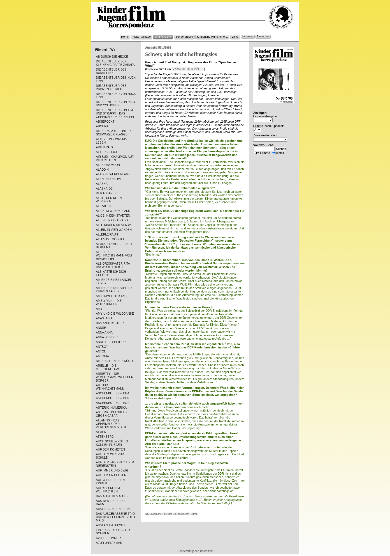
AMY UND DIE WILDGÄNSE (115, 313)
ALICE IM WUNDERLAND (113, 211)
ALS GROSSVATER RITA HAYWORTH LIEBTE (113, 265)
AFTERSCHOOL (107, 152)
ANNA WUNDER (107, 337)
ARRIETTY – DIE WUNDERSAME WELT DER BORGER (114, 377)
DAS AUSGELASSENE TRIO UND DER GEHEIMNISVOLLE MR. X (116, 517)
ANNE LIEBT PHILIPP (111, 342)
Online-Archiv (163, 36)
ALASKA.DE (104, 188)
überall (279, 153)
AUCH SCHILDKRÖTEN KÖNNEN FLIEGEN (112, 443)
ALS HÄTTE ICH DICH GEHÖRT (111, 273)
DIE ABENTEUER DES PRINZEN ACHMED (111, 87)
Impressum (247, 36)
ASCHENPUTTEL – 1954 (112, 393)
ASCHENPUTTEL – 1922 (112, 403)
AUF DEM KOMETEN (110, 449)
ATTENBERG (105, 436)
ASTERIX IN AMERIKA (111, 407)
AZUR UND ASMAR (109, 543)
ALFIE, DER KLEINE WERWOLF (110, 199)
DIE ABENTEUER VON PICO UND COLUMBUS (115, 103)
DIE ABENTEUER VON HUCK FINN (116, 95)
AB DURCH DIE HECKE (112, 56)
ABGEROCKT (105, 121)
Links (235, 36)
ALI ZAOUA (103, 206)
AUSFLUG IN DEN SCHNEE (115, 509)
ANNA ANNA (104, 332)
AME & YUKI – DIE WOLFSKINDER (109, 302)
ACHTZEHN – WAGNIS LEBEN (111, 140)
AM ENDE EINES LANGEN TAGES (114, 281)
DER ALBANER (106, 193)
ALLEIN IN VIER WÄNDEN (114, 229)
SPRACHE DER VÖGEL (188, 69)
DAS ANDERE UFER (110, 323)
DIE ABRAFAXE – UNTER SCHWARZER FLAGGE (113, 132)
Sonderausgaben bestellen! (195, 551)
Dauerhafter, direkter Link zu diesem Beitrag (173, 514)
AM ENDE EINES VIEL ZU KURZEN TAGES (114, 289)
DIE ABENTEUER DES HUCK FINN (116, 79)
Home (125, 36)
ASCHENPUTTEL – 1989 (112, 398)
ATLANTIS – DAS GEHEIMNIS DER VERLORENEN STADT (111, 424)
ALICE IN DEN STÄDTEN (113, 215)
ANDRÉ (101, 327)
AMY (99, 309)
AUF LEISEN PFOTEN (111, 475)
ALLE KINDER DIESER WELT (116, 225)
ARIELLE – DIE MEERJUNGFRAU (108, 367)
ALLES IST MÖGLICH (110, 239)
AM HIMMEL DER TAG (111, 296)
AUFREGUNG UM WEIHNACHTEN (108, 489)
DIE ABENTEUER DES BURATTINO (111, 71)
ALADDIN (102, 169)
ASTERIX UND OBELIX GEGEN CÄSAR (112, 414)
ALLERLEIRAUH (107, 234)
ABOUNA (102, 126)
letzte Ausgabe (142, 36)
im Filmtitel (263, 153)
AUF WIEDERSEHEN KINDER (110, 481)
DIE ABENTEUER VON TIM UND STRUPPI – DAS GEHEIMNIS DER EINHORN (115, 113)
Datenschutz (263, 36)
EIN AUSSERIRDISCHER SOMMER (113, 531)
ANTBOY (102, 346)
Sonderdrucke (184, 36)
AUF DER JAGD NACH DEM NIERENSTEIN (115, 464)
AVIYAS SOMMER (108, 538)
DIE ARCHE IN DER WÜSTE (115, 361)
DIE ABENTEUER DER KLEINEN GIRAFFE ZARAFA (115, 63)
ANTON (101, 351)
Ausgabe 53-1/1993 (158, 47)
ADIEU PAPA (105, 147)
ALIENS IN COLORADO (112, 220)
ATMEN (101, 432)
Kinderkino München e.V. (212, 36)
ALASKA (102, 183)
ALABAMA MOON (108, 165)
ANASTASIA (104, 318)
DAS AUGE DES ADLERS (113, 496)
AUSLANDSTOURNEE (111, 525)
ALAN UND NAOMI (108, 179)
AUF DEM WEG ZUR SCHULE (110, 456)
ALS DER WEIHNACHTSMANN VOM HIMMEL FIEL (114, 255)
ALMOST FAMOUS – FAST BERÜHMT (114, 245)
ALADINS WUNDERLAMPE (114, 174)
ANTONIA (102, 356)
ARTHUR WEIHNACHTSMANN (110, 387)
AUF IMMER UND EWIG (112, 470)
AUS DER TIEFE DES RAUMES (110, 502)
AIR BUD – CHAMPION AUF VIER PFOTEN (115, 158)
